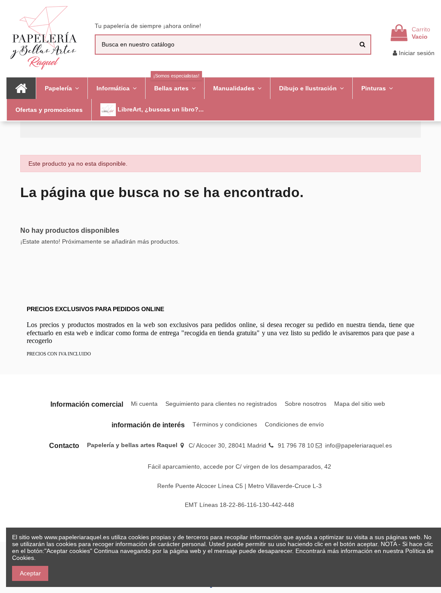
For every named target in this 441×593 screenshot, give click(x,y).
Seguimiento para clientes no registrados (221, 403)
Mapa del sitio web (359, 403)
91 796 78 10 (296, 445)
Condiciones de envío (294, 424)
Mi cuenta (144, 403)
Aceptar (30, 573)
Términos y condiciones (225, 424)
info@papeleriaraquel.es (358, 445)
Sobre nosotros (305, 403)
